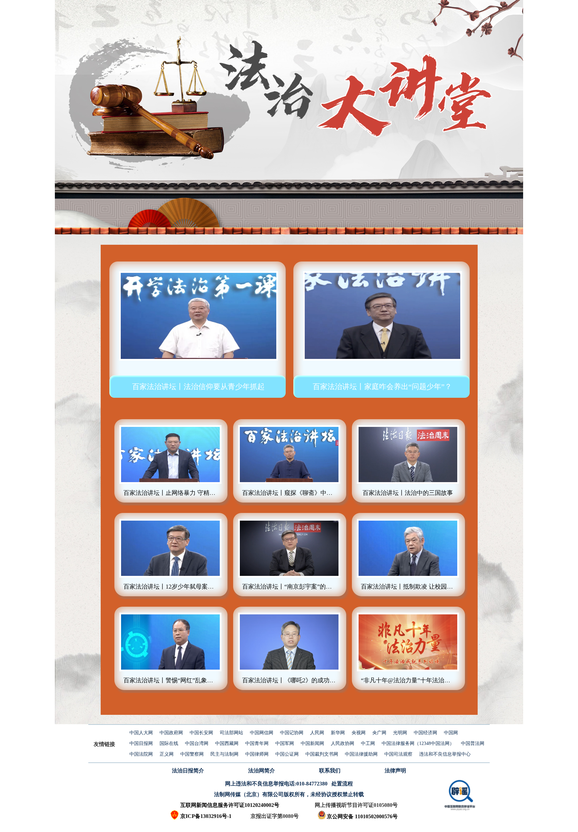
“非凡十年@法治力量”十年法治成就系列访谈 (420, 680)
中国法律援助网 (361, 754)
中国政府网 (171, 732)
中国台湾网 (196, 743)
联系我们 (330, 770)
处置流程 (342, 783)
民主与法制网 (224, 754)
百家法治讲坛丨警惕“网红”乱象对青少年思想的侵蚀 (192, 680)
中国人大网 (141, 732)
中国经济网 (425, 732)
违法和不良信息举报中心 (445, 754)
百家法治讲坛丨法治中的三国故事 (408, 492)
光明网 (400, 732)
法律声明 (395, 770)
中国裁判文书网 (321, 754)
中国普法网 (472, 743)
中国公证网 (287, 754)
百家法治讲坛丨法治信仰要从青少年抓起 (198, 386)
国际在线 (169, 743)
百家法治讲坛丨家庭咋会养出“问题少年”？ (382, 386)
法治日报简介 (188, 770)
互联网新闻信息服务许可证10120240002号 (229, 805)
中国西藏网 (226, 743)
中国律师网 (257, 754)
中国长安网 (201, 732)
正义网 (167, 754)
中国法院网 (141, 754)
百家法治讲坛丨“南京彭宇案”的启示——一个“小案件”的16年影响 (328, 586)
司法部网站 (231, 732)
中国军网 (284, 743)
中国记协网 (291, 732)
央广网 (379, 732)
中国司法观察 (398, 754)
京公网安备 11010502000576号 (362, 816)
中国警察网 (192, 754)
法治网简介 (261, 770)
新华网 (338, 732)
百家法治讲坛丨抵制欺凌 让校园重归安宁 (416, 586)
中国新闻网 (312, 743)
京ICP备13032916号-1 (205, 816)
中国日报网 (141, 743)
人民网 (317, 732)
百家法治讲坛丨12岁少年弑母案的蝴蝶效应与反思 (189, 586)
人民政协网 (342, 743)
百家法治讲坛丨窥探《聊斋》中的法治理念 (299, 492)
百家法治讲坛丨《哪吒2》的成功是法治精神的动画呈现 (316, 680)
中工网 (368, 743)
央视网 (359, 732)
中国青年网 (257, 743)
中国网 (451, 732)
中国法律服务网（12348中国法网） (418, 743)
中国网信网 (261, 732)
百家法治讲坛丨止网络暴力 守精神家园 (175, 492)
